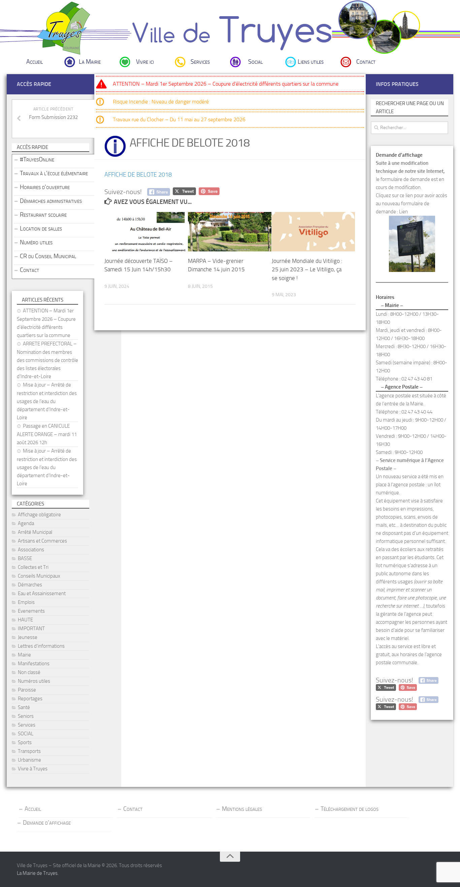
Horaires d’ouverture (45, 187)
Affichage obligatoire (39, 515)
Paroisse (27, 690)
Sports (25, 742)
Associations (31, 550)
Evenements (31, 611)
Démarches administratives (51, 201)
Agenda (26, 523)
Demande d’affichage (47, 822)
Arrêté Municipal (35, 532)
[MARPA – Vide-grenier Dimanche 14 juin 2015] (229, 231)
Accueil (34, 61)
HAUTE (25, 620)
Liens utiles (311, 61)
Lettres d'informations (41, 646)
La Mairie (90, 61)
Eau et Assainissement (42, 593)
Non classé (29, 672)
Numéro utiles (36, 242)
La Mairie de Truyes (37, 873)
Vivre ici (145, 61)
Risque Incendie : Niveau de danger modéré (161, 101)
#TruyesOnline (37, 159)
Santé (24, 707)
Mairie (24, 655)
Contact (365, 61)
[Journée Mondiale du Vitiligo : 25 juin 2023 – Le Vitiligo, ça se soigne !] (313, 231)
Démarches (30, 585)
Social (255, 61)
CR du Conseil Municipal (48, 256)
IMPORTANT (31, 628)
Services (200, 61)
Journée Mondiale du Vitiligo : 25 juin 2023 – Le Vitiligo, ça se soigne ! (307, 269)
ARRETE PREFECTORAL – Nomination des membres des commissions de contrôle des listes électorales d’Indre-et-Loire (47, 360)
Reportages (30, 699)
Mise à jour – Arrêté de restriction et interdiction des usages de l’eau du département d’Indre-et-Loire (47, 401)
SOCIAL (25, 734)
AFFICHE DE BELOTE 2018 (138, 174)
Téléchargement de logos (350, 809)
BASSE (25, 558)
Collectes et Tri (33, 567)
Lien (403, 212)
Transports (29, 751)
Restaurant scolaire (43, 214)
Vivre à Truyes (32, 769)
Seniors (26, 716)
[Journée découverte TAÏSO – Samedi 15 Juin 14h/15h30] (146, 231)
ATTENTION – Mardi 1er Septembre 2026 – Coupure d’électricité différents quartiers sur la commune (225, 84)
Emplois (26, 602)
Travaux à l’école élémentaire (54, 173)
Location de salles (41, 228)
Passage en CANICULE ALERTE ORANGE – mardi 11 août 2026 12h (47, 434)
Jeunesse (27, 637)
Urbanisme (29, 760)
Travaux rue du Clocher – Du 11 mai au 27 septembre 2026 (179, 119)
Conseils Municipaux (39, 576)
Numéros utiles (34, 681)
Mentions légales (242, 809)
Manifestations (34, 664)
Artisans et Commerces (42, 541)
